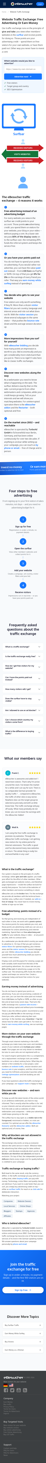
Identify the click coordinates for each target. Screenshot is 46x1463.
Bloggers (7, 1211)
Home (4, 12)
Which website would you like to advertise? (19, 62)
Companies (8, 1201)
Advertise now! (21, 76)
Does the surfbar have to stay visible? (18, 699)
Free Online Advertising (12, 1432)
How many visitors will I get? (18, 689)
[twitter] (13, 1390)
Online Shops (25, 1206)
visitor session (26, 314)
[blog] (26, 1390)
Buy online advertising (12, 1430)
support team (23, 1083)
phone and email (20, 1244)
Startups (19, 1211)
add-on (38, 899)
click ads (36, 1189)
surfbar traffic (15, 1189)
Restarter (23, 407)
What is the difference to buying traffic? (19, 732)
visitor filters (7, 946)
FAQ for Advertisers (11, 1453)
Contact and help (10, 1448)
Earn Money (8, 1402)
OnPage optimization (10, 1074)
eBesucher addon (24, 1126)
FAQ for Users (9, 1450)
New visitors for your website (15, 1425)
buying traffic (22, 1178)
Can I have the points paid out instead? (18, 678)
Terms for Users (10, 1409)
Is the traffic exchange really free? (20, 656)
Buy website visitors (11, 1428)
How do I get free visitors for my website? (19, 667)
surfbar (20, 34)
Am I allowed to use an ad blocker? (20, 710)
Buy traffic (7, 1404)
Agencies (31, 1211)
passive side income (28, 1004)
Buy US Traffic (9, 1434)
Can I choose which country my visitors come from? (19, 721)
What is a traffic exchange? (17, 647)
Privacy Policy (9, 1407)
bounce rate (33, 320)
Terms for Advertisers (12, 1411)
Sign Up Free (21, 1290)
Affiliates (7, 1216)
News (6, 1455)
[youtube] (19, 1390)
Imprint (6, 1413)
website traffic (18, 1066)
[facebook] (6, 1390)
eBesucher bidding (18, 345)
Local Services (9, 1206)
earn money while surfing (18, 1024)
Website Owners (24, 1201)
